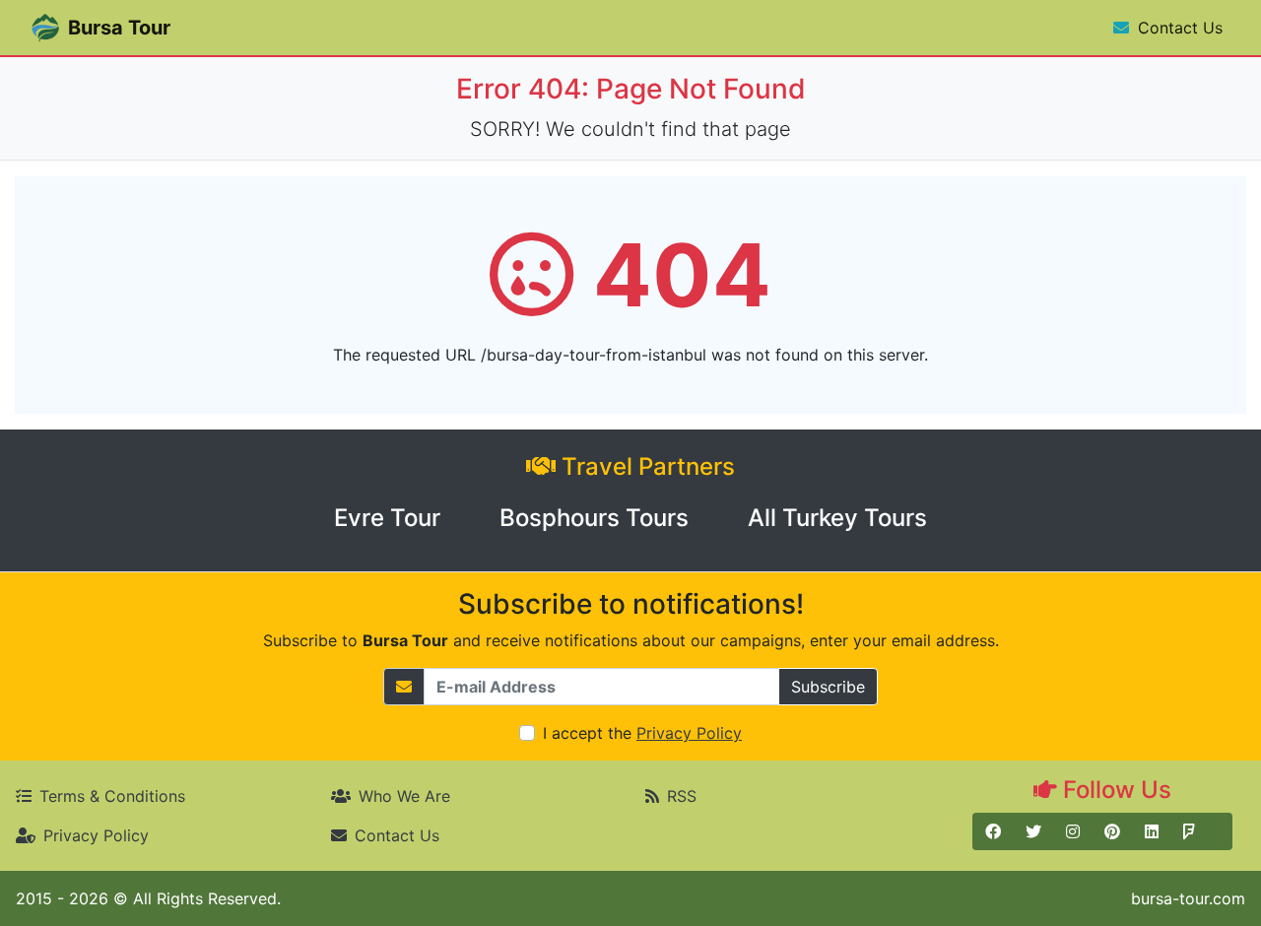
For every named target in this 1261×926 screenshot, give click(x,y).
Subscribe (828, 686)
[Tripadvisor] (1219, 831)
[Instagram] (1073, 831)
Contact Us (1178, 27)
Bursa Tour (119, 27)
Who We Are (404, 796)
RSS (682, 796)
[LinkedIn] (1151, 831)
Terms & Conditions (112, 796)
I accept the (642, 733)
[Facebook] (993, 831)
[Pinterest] (1112, 831)
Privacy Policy (96, 835)
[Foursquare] (1189, 831)
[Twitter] (1033, 831)
